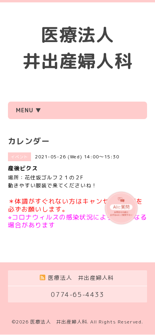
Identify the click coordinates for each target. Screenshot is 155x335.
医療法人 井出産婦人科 (58, 321)
